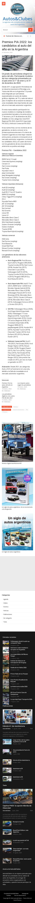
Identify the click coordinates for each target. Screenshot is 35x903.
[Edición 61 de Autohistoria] (17, 716)
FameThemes (17, 900)
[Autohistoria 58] (7, 778)
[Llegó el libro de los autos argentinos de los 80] (7, 741)
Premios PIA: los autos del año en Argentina (7, 385)
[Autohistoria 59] (7, 770)
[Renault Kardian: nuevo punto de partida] (7, 860)
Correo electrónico (20, 895)
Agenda (5, 599)
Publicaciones (7, 614)
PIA (27, 409)
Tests (5, 622)
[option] (19, 36)
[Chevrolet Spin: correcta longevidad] (7, 850)
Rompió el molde (18, 822)
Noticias (16, 407)
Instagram (25, 893)
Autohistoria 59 (18, 768)
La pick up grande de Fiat (21, 840)
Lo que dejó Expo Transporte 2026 (21, 699)
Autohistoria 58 (18, 777)
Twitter (8, 895)
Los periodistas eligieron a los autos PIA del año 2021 (8, 396)
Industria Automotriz (18, 409)
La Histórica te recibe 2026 (18, 686)
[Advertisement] (17, 573)
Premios (5, 412)
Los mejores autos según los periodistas (24, 384)
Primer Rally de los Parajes (19, 674)
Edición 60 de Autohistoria (21, 760)
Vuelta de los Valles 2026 (18, 667)
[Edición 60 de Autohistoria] (7, 762)
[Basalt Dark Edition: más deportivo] (7, 832)
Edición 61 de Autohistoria (14, 726)
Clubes (5, 603)
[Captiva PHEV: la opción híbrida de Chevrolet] (17, 796)
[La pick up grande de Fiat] (7, 842)
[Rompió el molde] (7, 823)
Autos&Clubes (17, 19)
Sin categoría (7, 618)
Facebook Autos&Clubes (11, 893)
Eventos (5, 607)
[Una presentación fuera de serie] (7, 751)
